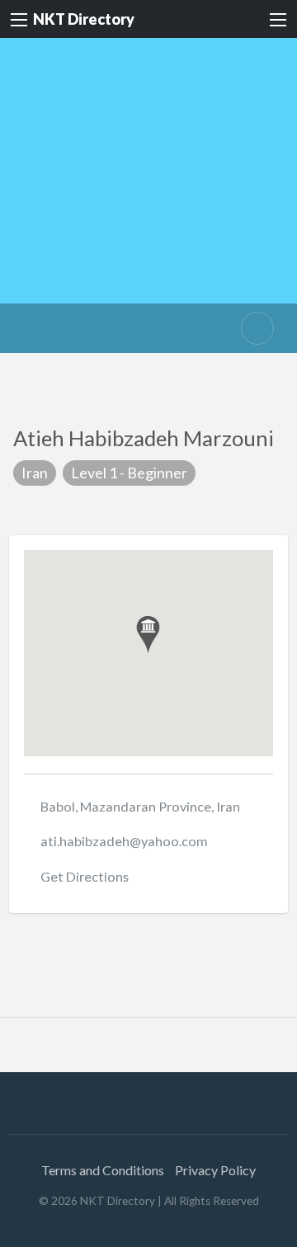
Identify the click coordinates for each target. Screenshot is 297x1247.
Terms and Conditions (102, 1170)
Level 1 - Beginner (129, 473)
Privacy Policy (215, 1170)
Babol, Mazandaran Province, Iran (140, 806)
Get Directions (84, 876)
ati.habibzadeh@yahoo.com (124, 841)
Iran (34, 473)
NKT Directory (83, 19)
